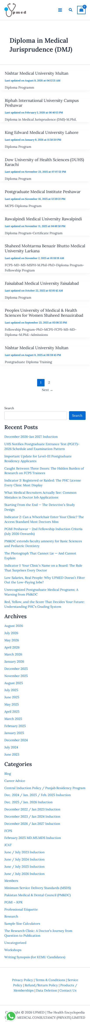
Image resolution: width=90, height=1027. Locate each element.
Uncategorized (15, 943)
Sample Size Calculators (22, 923)
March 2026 (13, 654)
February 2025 (15, 726)
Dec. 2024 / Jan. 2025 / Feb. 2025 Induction (37, 795)
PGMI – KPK (13, 902)
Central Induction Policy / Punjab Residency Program (44, 788)
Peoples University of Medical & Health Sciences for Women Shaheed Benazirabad (44, 313)
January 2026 (14, 661)
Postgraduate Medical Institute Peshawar (43, 191)
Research (11, 916)
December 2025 (16, 669)
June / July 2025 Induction (24, 866)
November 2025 (16, 676)
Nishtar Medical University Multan (36, 73)
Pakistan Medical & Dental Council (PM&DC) (37, 895)
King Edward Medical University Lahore (41, 132)
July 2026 (11, 633)
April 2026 (11, 647)
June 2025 (11, 697)
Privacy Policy (22, 980)
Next (47, 390)
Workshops (12, 950)
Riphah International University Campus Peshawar (42, 103)
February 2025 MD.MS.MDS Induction (32, 838)
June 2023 (11, 754)
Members (11, 881)
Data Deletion (46, 990)
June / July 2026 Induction (24, 874)
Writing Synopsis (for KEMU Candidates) (34, 957)
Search (9, 408)
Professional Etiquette (21, 909)
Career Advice (14, 781)
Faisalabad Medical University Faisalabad (42, 283)
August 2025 (13, 683)
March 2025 (13, 719)
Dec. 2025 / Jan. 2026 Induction (28, 802)
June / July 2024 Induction (24, 859)
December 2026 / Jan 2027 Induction (32, 824)
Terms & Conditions (50, 980)
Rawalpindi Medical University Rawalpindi (43, 218)
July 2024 (11, 747)
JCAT (8, 845)
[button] (71, 10)
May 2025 (11, 704)
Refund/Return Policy (41, 985)
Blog (7, 773)
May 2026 (11, 640)
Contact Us (67, 990)
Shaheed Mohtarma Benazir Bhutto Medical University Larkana (45, 248)
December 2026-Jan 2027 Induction (31, 436)
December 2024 (16, 740)
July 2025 (11, 690)
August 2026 (13, 626)
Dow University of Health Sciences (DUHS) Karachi (44, 162)
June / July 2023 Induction (24, 852)
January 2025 (14, 733)
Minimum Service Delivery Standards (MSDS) (37, 888)
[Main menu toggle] (60, 10)
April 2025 (11, 711)
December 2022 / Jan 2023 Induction (32, 809)
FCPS (8, 831)
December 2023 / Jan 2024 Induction (32, 816)
